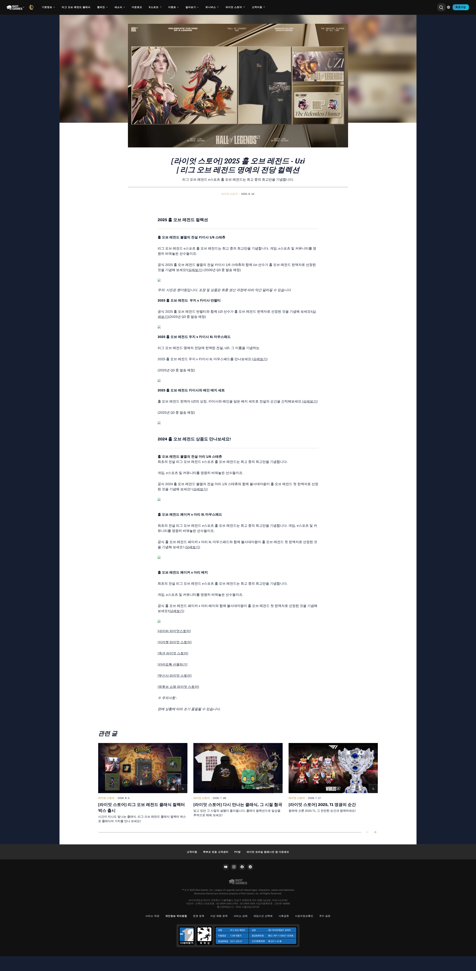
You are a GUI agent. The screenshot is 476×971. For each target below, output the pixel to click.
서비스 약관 (152, 916)
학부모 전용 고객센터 (216, 852)
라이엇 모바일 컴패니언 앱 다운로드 (268, 852)
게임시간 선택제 (263, 916)
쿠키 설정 (325, 916)
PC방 (237, 852)
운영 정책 (198, 916)
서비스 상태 (241, 916)
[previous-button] (367, 832)
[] (178, 687)
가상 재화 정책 (219, 916)
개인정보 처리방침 (176, 916)
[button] (229, 194)
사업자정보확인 (304, 916)
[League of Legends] (32, 7)
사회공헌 (284, 916)
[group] (238, 783)
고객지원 (192, 852)
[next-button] (375, 832)
